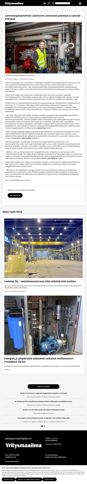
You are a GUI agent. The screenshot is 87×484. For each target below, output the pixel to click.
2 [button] (44, 426)
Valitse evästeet (49, 479)
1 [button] (42, 426)
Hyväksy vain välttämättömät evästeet (29, 479)
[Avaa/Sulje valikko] (80, 3)
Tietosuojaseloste (11, 461)
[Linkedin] (44, 3)
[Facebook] (48, 3)
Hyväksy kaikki (8, 479)
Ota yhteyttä (15, 195)
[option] (43, 408)
